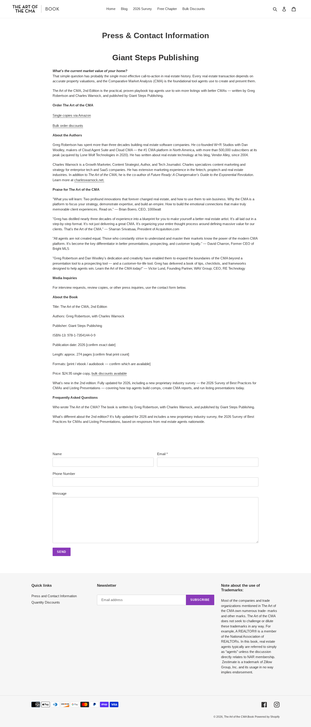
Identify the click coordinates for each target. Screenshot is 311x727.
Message (59, 493)
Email (162, 454)
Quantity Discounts (45, 602)
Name (57, 454)
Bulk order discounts (68, 126)
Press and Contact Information (54, 596)
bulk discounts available (109, 373)
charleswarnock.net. (89, 180)
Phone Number (64, 474)
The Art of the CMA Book (239, 716)
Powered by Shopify (267, 716)
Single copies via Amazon (72, 115)
